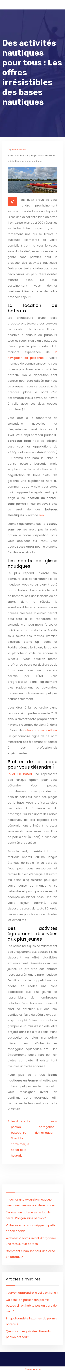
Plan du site (33, 1369)
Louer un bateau (20, 774)
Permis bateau (19, 149)
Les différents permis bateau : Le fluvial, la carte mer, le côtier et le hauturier (20, 1138)
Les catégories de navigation (44, 1127)
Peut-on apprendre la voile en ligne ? (32, 1293)
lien (41, 515)
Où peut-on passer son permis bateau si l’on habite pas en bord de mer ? (31, 1305)
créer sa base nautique (40, 730)
